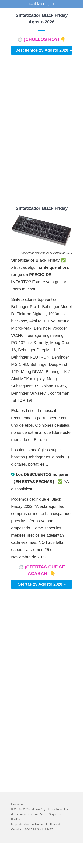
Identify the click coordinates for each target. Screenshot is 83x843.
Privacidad (56, 824)
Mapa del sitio (20, 824)
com (52, 809)
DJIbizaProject (39, 809)
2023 (26, 809)
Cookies (16, 829)
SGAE (28, 829)
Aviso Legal (39, 824)
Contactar (17, 804)
